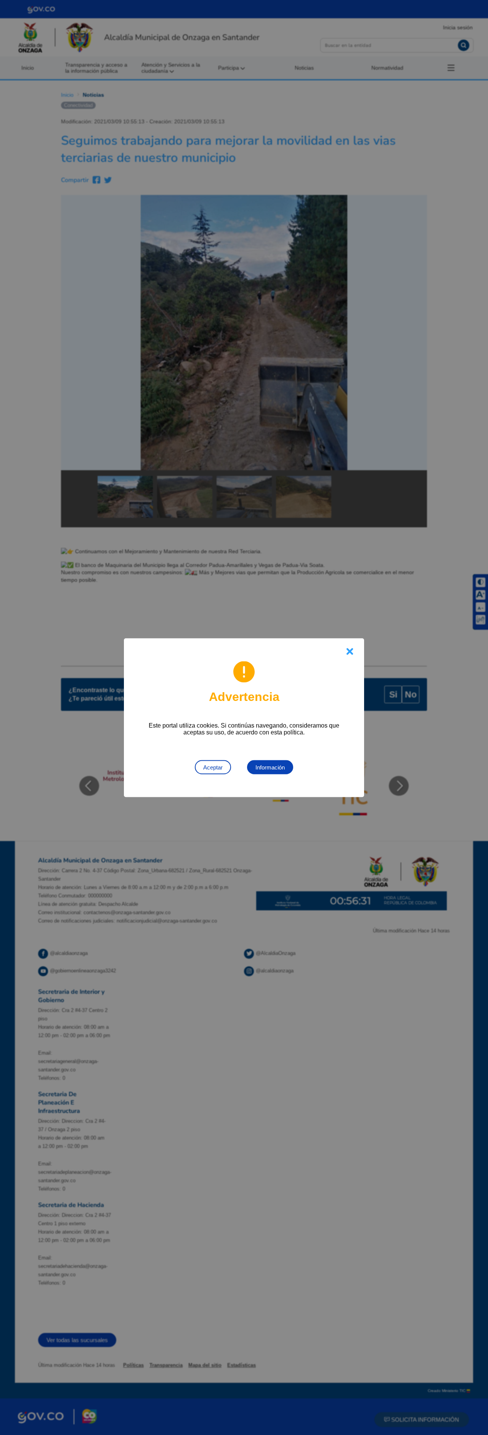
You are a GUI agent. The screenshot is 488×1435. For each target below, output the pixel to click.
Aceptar (213, 767)
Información (270, 767)
